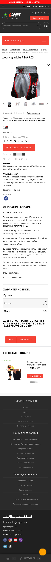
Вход (35, 6)
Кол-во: (9, 154)
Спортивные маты (25, 449)
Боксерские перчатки (25, 453)
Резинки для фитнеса (25, 458)
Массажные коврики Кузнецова (25, 439)
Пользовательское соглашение (25, 504)
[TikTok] (10, 546)
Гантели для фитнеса (25, 463)
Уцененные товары (25, 421)
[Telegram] (5, 546)
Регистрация (44, 6)
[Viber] (21, 540)
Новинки (25, 412)
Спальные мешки (25, 467)
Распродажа (26, 417)
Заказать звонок (39, 18)
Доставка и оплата (25, 481)
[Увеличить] (25, 83)
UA (28, 6)
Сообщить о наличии (21, 147)
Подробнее (33, 382)
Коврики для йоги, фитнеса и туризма (25, 444)
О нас (25, 407)
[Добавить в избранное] (48, 64)
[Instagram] (10, 540)
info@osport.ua (18, 522)
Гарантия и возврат (25, 485)
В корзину (36, 376)
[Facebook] (5, 540)
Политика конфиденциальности (25, 499)
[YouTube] (15, 540)
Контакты (26, 495)
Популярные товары (25, 426)
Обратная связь (25, 490)
